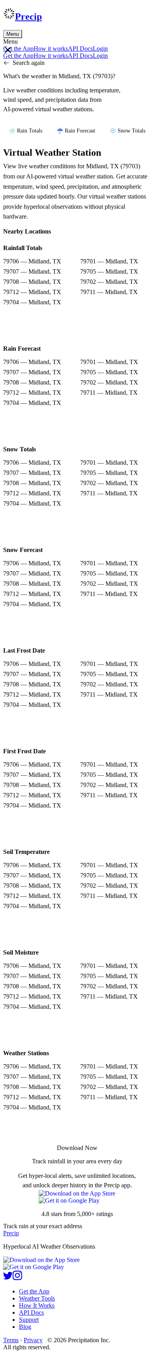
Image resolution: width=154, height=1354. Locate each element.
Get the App (34, 1291)
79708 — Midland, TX (32, 281)
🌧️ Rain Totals (25, 131)
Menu (12, 34)
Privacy (33, 1340)
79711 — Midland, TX (109, 292)
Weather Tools (37, 1298)
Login (100, 48)
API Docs (80, 48)
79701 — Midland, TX (109, 261)
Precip (28, 16)
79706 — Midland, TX (32, 261)
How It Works (36, 1305)
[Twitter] (8, 1278)
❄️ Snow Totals (127, 131)
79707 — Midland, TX (32, 271)
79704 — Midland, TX (32, 302)
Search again (29, 62)
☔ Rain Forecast (75, 131)
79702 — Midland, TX (109, 281)
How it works (51, 48)
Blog (25, 1326)
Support (29, 1319)
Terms (11, 1340)
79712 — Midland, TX (32, 292)
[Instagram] (17, 1278)
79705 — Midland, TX (109, 271)
